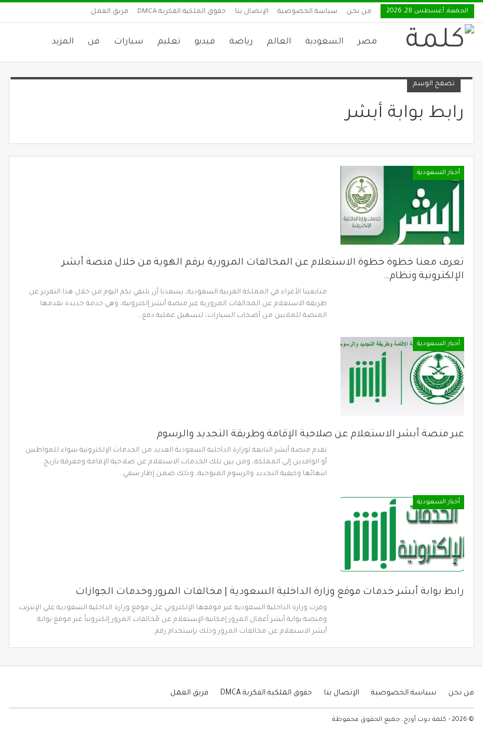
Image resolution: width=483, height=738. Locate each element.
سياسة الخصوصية (307, 12)
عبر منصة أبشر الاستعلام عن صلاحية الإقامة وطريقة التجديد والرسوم (310, 434)
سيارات (128, 42)
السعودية (324, 42)
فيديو (204, 42)
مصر (367, 42)
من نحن (359, 12)
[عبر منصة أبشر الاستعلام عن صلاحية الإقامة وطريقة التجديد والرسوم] (402, 376)
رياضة (241, 42)
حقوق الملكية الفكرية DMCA (181, 12)
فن (94, 42)
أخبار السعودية (438, 172)
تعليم (168, 42)
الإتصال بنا (252, 12)
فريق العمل (109, 12)
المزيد (63, 42)
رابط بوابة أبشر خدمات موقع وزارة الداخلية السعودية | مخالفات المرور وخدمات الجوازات (269, 592)
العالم (279, 42)
